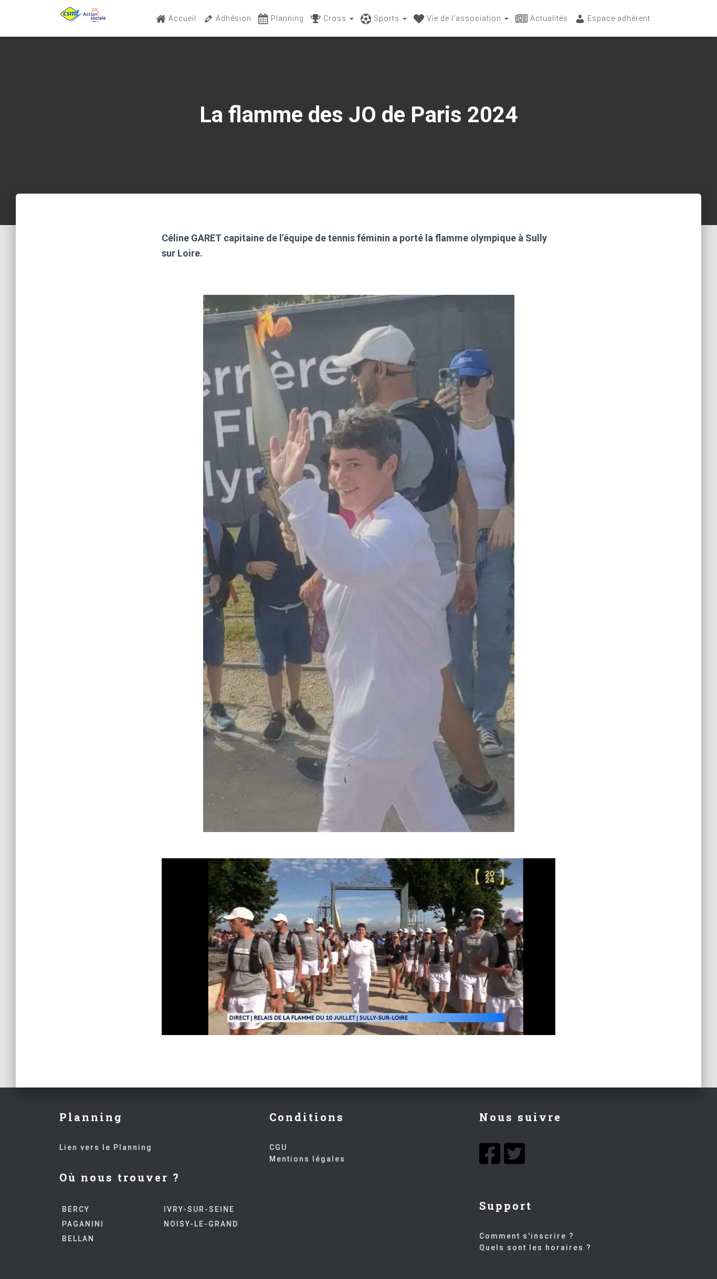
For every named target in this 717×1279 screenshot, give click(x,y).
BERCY (76, 1209)
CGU (278, 1147)
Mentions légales (307, 1159)
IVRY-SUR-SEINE (199, 1209)
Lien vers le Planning (105, 1147)
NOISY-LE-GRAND (201, 1224)
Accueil (182, 18)
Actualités (549, 18)
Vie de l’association (465, 18)
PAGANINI (83, 1224)
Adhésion (233, 18)
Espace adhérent (618, 18)
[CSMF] (82, 18)
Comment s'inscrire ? (526, 1236)
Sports (388, 18)
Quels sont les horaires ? (535, 1247)
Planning (287, 18)
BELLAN (78, 1238)
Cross (336, 18)
